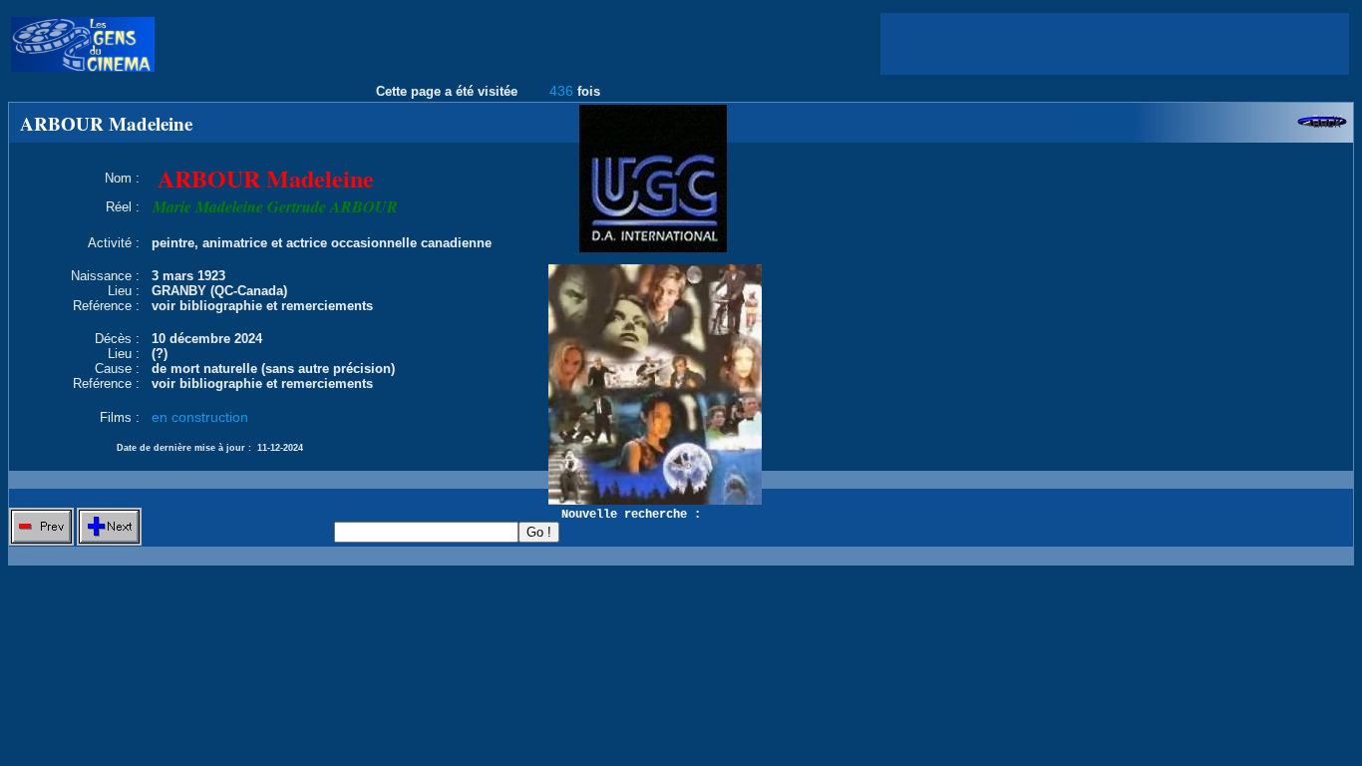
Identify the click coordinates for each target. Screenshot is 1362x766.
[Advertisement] (1114, 44)
